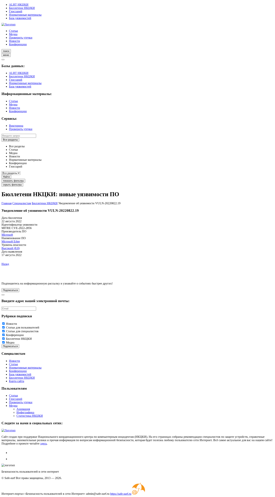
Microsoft (7, 234)
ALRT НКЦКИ (18, 4)
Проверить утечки (20, 37)
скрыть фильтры (12, 184)
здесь (43, 443)
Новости (14, 41)
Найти (6, 176)
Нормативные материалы (25, 14)
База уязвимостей (20, 18)
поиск (6, 51)
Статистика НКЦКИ (29, 415)
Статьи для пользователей (22, 327)
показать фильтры (13, 180)
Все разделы (10, 139)
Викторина (16, 125)
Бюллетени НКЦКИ (22, 8)
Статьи (13, 30)
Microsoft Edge (10, 241)
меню (6, 55)
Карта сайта (16, 381)
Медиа (13, 34)
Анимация (23, 409)
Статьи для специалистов (22, 331)
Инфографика (25, 412)
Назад (5, 264)
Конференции (18, 44)
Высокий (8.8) (10, 248)
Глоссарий (15, 11)
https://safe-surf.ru (120, 493)
